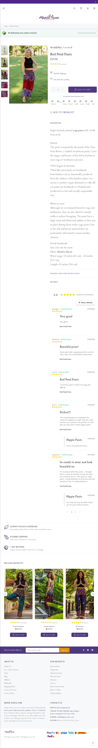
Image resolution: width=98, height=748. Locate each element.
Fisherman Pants (56, 673)
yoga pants (78, 130)
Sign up (64, 650)
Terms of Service (10, 690)
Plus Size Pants (55, 676)
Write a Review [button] (87, 302)
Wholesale (7, 683)
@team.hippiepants (63, 707)
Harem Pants (55, 666)
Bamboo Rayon (64, 251)
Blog (5, 676)
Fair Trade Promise (11, 670)
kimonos (42, 710)
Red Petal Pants (65, 359)
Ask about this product (61, 79)
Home (6, 26)
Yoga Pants (54, 670)
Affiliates (7, 680)
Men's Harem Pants (57, 686)
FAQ (6, 673)
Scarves (53, 683)
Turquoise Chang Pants (18, 626)
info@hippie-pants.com (65, 717)
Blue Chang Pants (80, 626)
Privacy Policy (9, 693)
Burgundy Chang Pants (49, 626)
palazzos (28, 710)
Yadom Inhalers (55, 693)
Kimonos (53, 680)
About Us (7, 666)
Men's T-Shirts (55, 690)
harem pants (8, 710)
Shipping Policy (9, 686)
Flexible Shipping (60, 73)
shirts (34, 710)
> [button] (79, 512)
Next (92, 594)
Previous (5, 594)
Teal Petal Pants (65, 486)
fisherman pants (19, 710)
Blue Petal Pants (66, 326)
